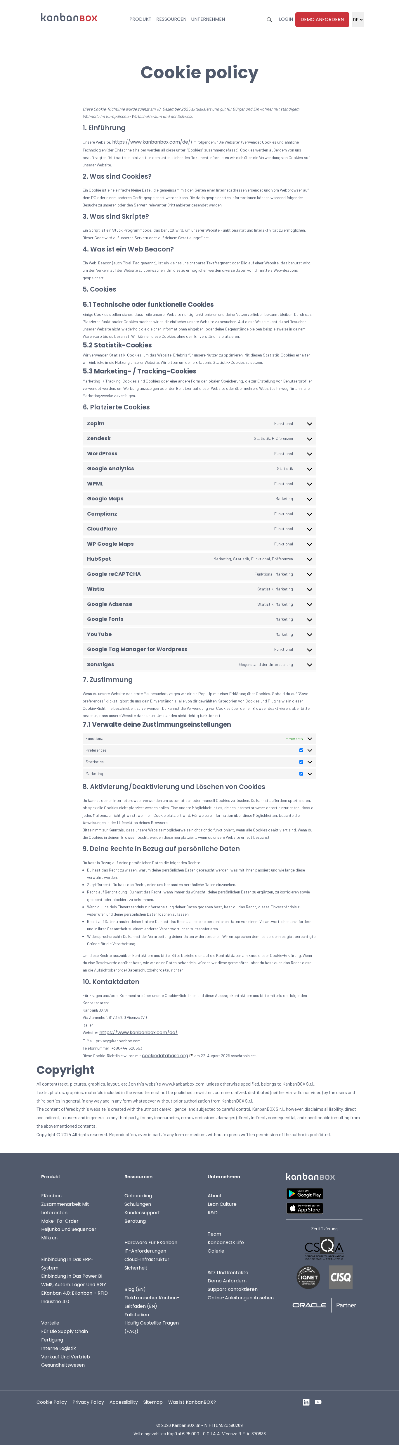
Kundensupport (142, 1212)
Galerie (216, 1251)
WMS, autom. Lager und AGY (73, 1284)
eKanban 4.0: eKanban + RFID (74, 1293)
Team (214, 1234)
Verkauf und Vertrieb (65, 1356)
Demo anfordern (322, 19)
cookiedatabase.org (165, 1055)
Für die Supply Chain (64, 1331)
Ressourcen (171, 19)
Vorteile (50, 1323)
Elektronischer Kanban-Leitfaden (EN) (151, 1302)
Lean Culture (222, 1204)
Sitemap (153, 1402)
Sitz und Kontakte (228, 1272)
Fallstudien (136, 1314)
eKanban (51, 1195)
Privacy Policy (88, 1402)
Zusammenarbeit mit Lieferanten (65, 1208)
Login (286, 19)
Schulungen (137, 1204)
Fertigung (52, 1340)
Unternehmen (208, 19)
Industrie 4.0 (55, 1301)
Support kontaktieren (233, 1289)
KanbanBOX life (226, 1242)
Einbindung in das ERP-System (67, 1263)
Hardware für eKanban (150, 1242)
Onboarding (138, 1195)
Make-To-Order (60, 1221)
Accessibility (124, 1402)
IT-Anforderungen (145, 1251)
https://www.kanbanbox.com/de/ (151, 142)
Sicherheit (136, 1268)
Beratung (135, 1221)
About (215, 1195)
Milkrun (49, 1237)
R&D (213, 1212)
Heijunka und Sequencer (68, 1229)
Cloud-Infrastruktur (146, 1259)
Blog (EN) (135, 1289)
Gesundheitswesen (63, 1365)
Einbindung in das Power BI (71, 1276)
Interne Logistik (58, 1348)
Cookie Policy (52, 1402)
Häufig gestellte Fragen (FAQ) (151, 1327)
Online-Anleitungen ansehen (241, 1297)
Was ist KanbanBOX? (192, 1402)
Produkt (140, 19)
